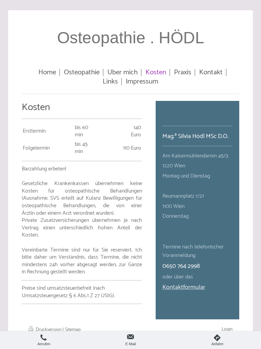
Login (227, 329)
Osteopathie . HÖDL (130, 38)
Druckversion (49, 330)
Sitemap (73, 330)
